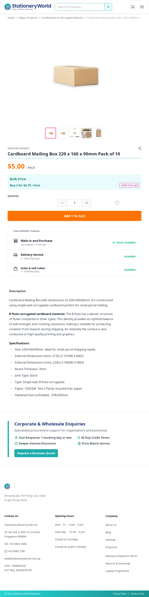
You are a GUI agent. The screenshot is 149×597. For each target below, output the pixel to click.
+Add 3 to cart (129, 185)
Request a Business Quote (36, 453)
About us (111, 525)
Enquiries (111, 547)
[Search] (108, 7)
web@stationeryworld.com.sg (22, 558)
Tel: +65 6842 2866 (15, 544)
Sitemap (111, 539)
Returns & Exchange (118, 563)
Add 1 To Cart (74, 216)
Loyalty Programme (117, 571)
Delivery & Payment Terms (121, 556)
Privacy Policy (120, 593)
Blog (108, 532)
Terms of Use (137, 593)
